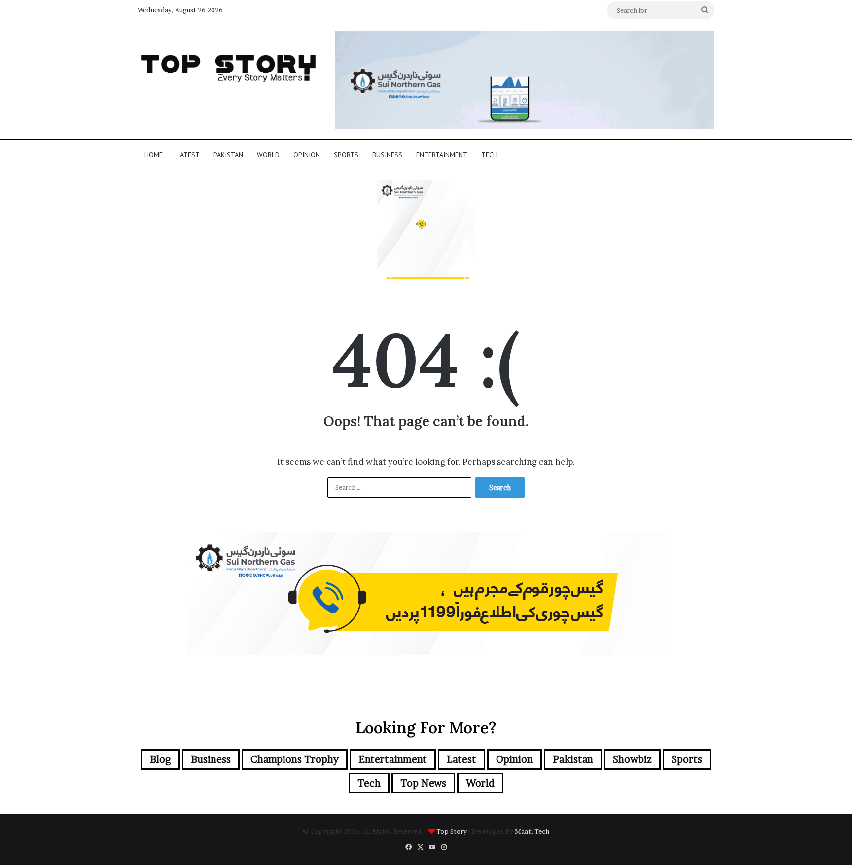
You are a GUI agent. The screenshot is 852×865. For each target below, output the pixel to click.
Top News (423, 783)
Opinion (306, 154)
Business (387, 154)
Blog (160, 759)
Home (153, 154)
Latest (188, 154)
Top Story (451, 831)
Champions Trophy (294, 759)
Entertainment (441, 154)
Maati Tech (532, 831)
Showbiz (632, 759)
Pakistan (228, 154)
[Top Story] (229, 66)
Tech (489, 154)
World (268, 154)
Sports (346, 154)
